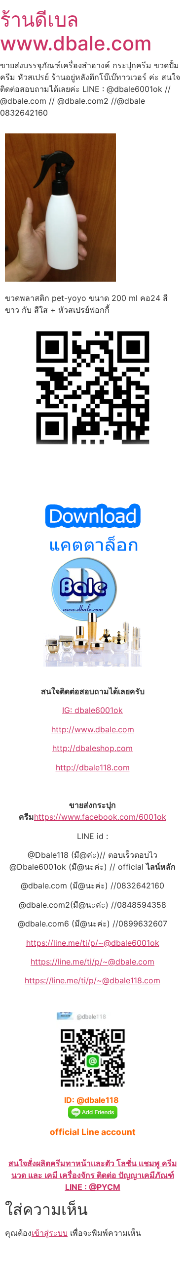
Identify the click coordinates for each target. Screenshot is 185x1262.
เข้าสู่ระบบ (50, 1233)
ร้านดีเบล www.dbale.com (75, 31)
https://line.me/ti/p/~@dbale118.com (92, 980)
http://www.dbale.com (92, 729)
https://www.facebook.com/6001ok (100, 817)
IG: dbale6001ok (92, 710)
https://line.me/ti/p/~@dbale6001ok (92, 943)
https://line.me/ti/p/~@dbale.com (92, 962)
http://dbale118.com (93, 767)
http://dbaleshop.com (92, 748)
